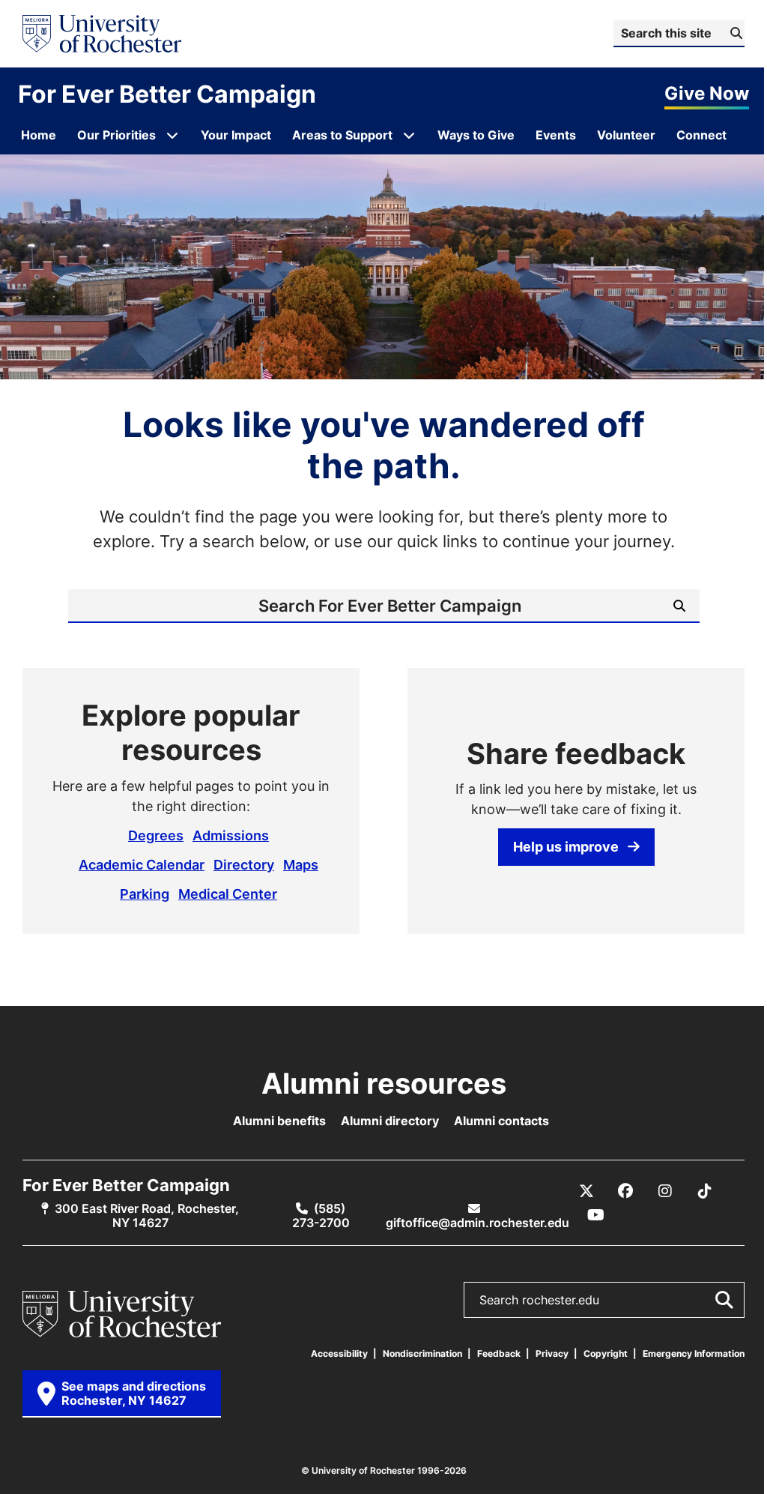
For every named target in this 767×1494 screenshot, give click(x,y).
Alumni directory (390, 1120)
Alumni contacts (501, 1120)
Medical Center (227, 893)
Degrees (156, 835)
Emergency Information (694, 1353)
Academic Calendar (141, 864)
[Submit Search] (723, 1300)
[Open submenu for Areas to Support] (408, 135)
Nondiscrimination (422, 1353)
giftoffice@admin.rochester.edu (477, 1222)
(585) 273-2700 (321, 1215)
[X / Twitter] (586, 1191)
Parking (144, 893)
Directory (243, 864)
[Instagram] (665, 1191)
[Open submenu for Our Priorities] (172, 135)
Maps (300, 864)
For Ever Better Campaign (167, 93)
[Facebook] (625, 1191)
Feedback (499, 1353)
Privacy (552, 1353)
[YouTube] (595, 1215)
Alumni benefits (279, 1120)
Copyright (605, 1353)
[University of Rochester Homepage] (101, 33)
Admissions (230, 835)
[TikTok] (705, 1191)
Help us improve (566, 846)
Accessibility (339, 1353)
